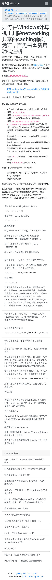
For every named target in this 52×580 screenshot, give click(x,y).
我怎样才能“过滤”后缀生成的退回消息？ (22, 554)
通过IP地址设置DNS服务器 (16, 508)
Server (24, 576)
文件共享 (11, 13)
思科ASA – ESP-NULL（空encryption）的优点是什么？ (25, 491)
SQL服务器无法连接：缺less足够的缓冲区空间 (25, 468)
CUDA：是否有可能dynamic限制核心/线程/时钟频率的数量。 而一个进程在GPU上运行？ (25, 501)
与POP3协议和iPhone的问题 (17, 514)
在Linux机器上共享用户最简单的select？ (22, 521)
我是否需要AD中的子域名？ (17, 527)
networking (33, 13)
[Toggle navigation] (46, 3)
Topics (35, 573)
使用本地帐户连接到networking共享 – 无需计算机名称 (25, 482)
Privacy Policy (36, 576)
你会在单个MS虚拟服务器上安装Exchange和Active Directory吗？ (24, 541)
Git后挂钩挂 (9, 548)
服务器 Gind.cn (11, 3)
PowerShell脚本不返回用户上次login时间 (23, 561)
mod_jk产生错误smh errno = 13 (19, 533)
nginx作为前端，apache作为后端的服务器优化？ (24, 461)
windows (43, 13)
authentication (21, 13)
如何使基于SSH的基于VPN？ (17, 474)
